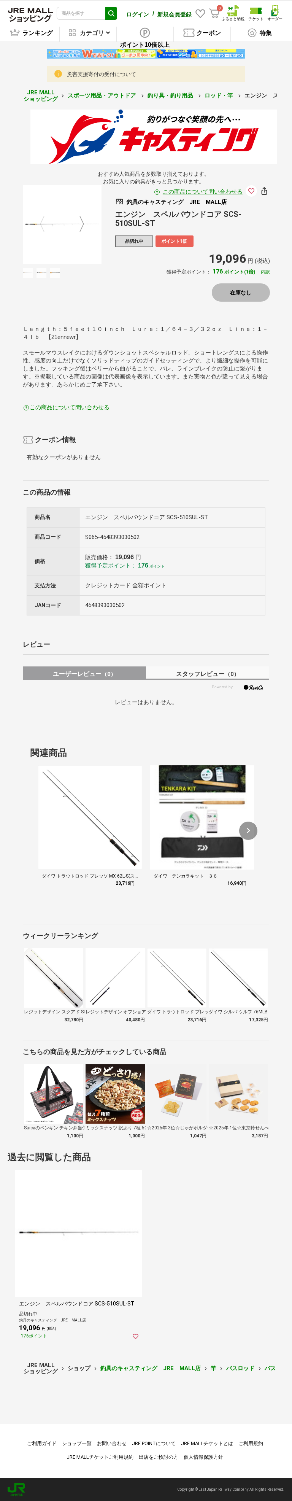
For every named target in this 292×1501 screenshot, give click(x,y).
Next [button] (77, 224)
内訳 (265, 272)
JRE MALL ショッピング (41, 95)
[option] (62, 224)
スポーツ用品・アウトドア (103, 95)
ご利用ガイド (42, 1443)
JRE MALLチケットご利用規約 (100, 1457)
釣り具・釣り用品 (171, 95)
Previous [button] (46, 224)
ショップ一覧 (77, 1443)
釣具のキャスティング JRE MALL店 (150, 1368)
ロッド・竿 (220, 95)
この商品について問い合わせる (203, 191)
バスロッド (240, 1368)
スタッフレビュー (208, 673)
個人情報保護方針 (203, 1457)
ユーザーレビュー (84, 673)
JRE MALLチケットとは (207, 1443)
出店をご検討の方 (158, 1457)
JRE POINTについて (154, 1443)
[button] (248, 830)
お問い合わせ (112, 1443)
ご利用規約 (250, 1443)
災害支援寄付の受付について (101, 74)
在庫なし (240, 292)
